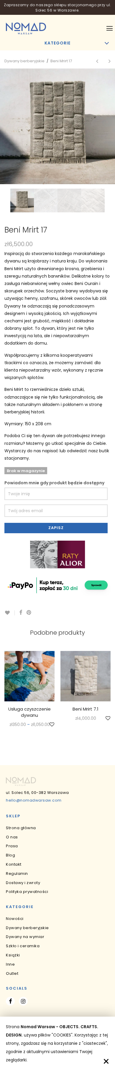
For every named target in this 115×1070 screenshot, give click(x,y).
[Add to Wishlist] (9, 612)
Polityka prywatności (27, 891)
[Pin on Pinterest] (29, 613)
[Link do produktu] (29, 676)
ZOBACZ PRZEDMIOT (29, 724)
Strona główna (21, 828)
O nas (12, 837)
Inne (10, 964)
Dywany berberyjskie (24, 61)
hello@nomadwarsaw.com (34, 800)
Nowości (15, 918)
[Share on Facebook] (20, 613)
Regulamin (17, 873)
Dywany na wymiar (25, 937)
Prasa (12, 846)
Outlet (12, 973)
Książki (13, 955)
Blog (10, 855)
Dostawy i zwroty (23, 883)
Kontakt (14, 864)
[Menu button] (109, 28)
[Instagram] (23, 1001)
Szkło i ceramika (23, 946)
